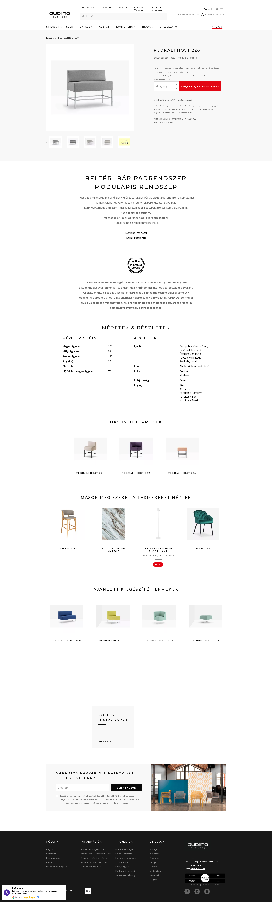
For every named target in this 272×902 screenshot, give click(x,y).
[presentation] (46, 142)
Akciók (217, 26)
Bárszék (87, 26)
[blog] (207, 891)
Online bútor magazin (56, 866)
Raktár (49, 862)
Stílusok (53, 26)
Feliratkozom (126, 787)
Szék (70, 26)
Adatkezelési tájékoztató (93, 849)
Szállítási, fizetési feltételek (94, 862)
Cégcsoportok (106, 7)
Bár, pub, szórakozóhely (127, 858)
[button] (66, 885)
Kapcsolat (124, 7)
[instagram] (197, 891)
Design (153, 862)
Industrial (154, 853)
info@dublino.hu (198, 868)
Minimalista (155, 871)
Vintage (153, 849)
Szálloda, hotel (122, 862)
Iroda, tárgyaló (122, 866)
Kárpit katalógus (136, 238)
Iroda (147, 26)
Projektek (87, 7)
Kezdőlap (51, 38)
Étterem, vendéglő (124, 849)
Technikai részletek (136, 233)
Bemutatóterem (53, 858)
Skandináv (155, 875)
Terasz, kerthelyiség (125, 875)
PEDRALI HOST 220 (68, 38)
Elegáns (153, 879)
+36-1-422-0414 (195, 865)
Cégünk (50, 849)
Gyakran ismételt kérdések (94, 858)
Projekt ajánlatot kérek (200, 86)
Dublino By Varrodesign (157, 8)
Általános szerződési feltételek (95, 853)
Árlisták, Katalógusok (91, 866)
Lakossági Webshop (139, 8)
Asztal (105, 26)
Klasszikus (155, 858)
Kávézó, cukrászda (124, 853)
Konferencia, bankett (125, 871)
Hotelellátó (167, 26)
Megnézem (106, 741)
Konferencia (126, 26)
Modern (153, 866)
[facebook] (187, 891)
